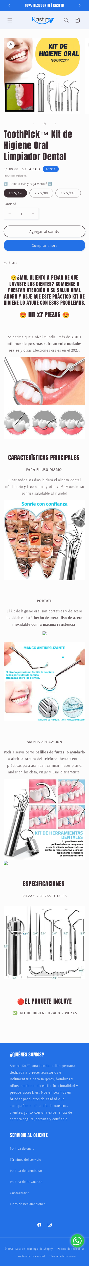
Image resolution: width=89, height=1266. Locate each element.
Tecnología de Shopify (39, 1248)
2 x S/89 (41, 193)
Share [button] (13, 262)
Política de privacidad (31, 1256)
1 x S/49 (15, 193)
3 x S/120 (68, 193)
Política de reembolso (26, 1170)
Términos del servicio (25, 1159)
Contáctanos (19, 1193)
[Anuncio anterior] (9, 5)
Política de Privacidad (26, 1181)
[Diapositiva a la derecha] (55, 123)
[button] (9, 20)
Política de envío (22, 1148)
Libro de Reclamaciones (27, 1204)
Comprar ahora (45, 245)
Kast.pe (20, 1248)
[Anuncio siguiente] (79, 5)
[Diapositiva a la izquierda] (33, 123)
